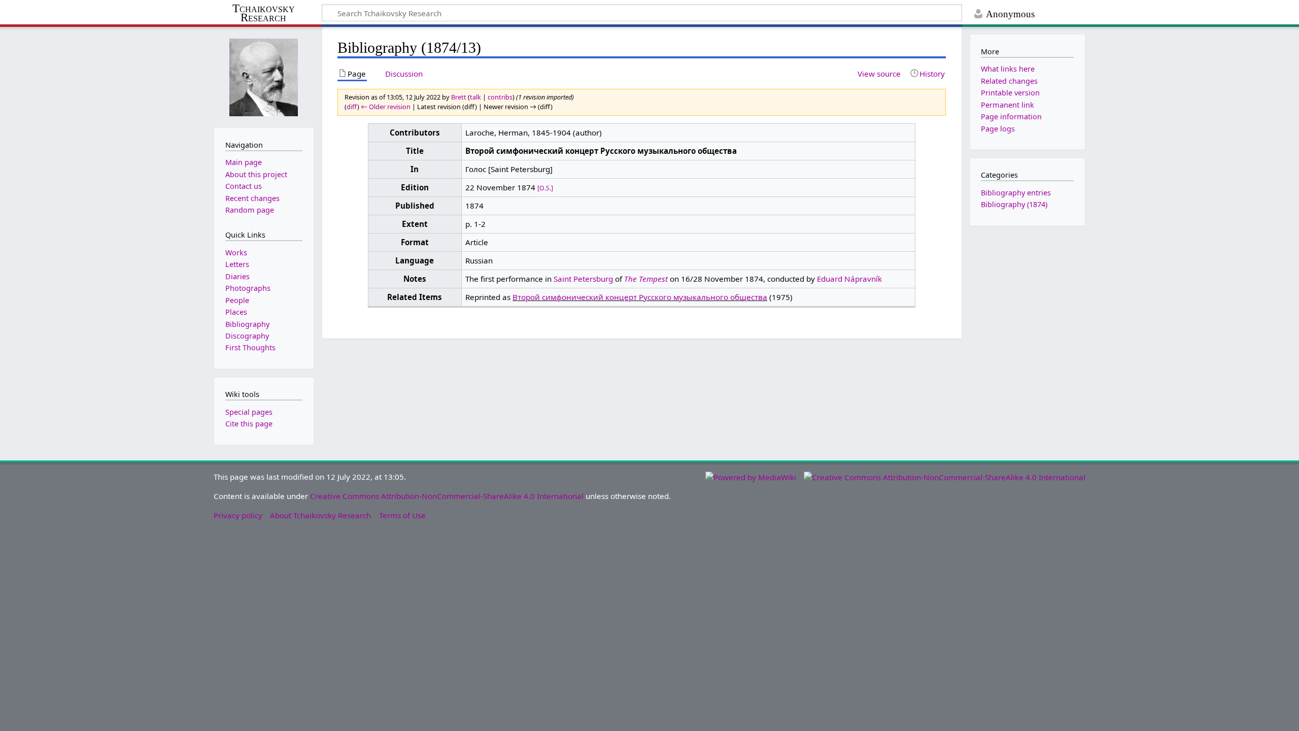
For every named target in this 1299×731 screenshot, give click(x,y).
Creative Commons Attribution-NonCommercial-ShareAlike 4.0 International (447, 496)
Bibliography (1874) (1014, 204)
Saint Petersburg (583, 279)
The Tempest (646, 279)
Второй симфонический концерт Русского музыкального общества (639, 297)
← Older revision (386, 106)
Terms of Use (402, 515)
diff (352, 106)
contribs (500, 97)
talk (475, 97)
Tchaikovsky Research (263, 13)
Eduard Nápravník (849, 279)
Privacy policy (238, 515)
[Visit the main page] (264, 76)
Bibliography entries (1016, 192)
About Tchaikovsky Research (320, 515)
